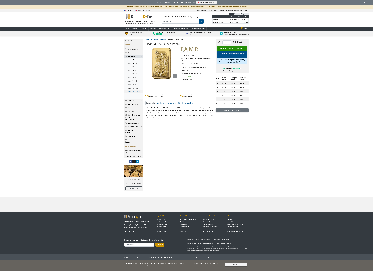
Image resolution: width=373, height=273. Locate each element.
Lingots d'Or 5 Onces (160, 39)
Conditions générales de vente (229, 257)
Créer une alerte (245, 25)
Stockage (153, 28)
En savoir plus (234, 62)
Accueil (129, 40)
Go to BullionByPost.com (207, 2)
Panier (244, 28)
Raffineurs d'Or (132, 136)
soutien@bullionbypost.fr (143, 221)
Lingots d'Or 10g (132, 70)
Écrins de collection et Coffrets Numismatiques (132, 117)
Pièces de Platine (132, 126)
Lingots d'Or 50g (132, 84)
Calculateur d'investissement (235, 224)
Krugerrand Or (184, 231)
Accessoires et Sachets (131, 141)
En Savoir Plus (133, 188)
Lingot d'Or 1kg (160, 219)
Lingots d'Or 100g (132, 88)
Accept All (236, 264)
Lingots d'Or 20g (132, 77)
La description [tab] (150, 103)
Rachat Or (143, 28)
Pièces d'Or (131, 100)
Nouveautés (131, 53)
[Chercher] (201, 21)
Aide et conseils (212, 10)
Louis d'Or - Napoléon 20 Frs (188, 219)
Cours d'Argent (231, 221)
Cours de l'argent (218, 22)
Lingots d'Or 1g (131, 60)
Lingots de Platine (133, 123)
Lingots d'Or (148, 39)
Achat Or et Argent (131, 28)
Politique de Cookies (198, 257)
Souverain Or (184, 224)
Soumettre (160, 244)
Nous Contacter (208, 221)
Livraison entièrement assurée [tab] (166, 103)
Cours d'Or (230, 219)
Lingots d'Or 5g (131, 67)
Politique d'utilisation (243, 257)
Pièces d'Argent (132, 108)
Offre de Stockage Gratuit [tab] (186, 103)
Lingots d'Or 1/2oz (132, 74)
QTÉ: (218, 42)
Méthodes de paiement (210, 226)
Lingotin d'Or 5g (161, 231)
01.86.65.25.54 (129, 221)
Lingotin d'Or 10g (161, 229)
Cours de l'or (217, 19)
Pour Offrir (130, 111)
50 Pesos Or (183, 229)
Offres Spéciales (132, 49)
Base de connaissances (180, 28)
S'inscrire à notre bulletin (133, 156)
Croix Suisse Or (184, 226)
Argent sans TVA (164, 28)
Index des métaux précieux (235, 231)
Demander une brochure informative (133, 152)
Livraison (206, 229)
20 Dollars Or (184, 221)
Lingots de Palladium (129, 131)
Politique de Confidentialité (212, 257)
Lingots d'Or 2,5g (132, 63)
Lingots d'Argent (132, 104)
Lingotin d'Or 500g (161, 221)
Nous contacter (202, 10)
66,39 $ (246, 22)
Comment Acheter (232, 226)
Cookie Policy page (210, 263)
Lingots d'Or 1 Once (133, 81)
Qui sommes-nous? (209, 219)
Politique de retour (208, 231)
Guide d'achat (134, 179)
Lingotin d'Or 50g (161, 226)
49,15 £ (238, 22)
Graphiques (198, 28)
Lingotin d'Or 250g (161, 224)
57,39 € (230, 22)
